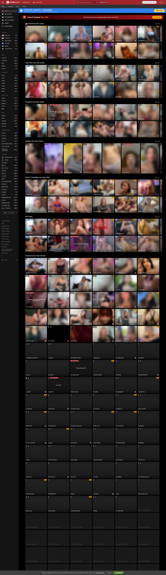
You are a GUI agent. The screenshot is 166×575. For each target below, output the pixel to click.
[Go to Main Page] (13, 2)
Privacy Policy (5, 236)
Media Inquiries (5, 233)
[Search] (97, 2)
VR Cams (29, 216)
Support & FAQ (5, 226)
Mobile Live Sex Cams (34, 141)
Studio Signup (5, 244)
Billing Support (5, 228)
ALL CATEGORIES (10, 212)
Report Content (5, 231)
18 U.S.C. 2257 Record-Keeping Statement (7, 250)
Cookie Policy (100, 572)
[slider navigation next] (158, 42)
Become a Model (6, 241)
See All (157, 24)
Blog (3, 223)
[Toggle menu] (3, 2)
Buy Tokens (5, 253)
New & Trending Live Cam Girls (37, 177)
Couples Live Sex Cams (34, 102)
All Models (4, 246)
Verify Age (159, 10)
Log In (161, 2)
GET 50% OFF (157, 17)
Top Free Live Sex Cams (35, 63)
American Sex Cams (36, 24)
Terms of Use (5, 239)
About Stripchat (6, 221)
